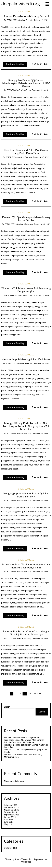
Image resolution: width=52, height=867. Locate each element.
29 (29, 694)
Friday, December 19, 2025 (37, 90)
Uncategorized (26, 12)
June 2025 (9, 822)
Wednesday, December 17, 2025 (37, 224)
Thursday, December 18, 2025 (37, 157)
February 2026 (10, 805)
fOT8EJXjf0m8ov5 (15, 20)
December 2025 (11, 808)
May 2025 (8, 825)
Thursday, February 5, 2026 (37, 20)
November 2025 (11, 810)
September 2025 (11, 815)
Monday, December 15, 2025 (37, 296)
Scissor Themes (21, 860)
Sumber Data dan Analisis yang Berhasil (26, 16)
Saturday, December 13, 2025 (37, 364)
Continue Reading (15, 64)
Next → (37, 694)
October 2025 (10, 812)
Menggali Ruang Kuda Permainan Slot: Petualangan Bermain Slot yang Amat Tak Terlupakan (26, 426)
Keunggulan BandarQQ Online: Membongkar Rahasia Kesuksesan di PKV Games (26, 83)
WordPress (26, 862)
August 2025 (10, 817)
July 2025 (8, 820)
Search (7, 707)
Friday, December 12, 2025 (37, 434)
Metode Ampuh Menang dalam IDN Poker (26, 359)
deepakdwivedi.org (20, 4)
